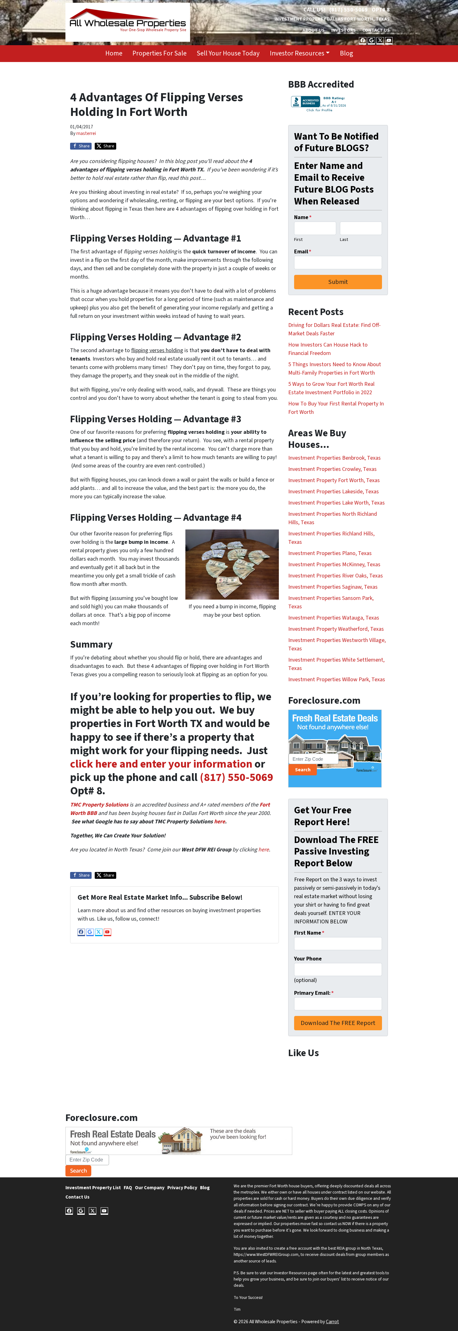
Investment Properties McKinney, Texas (334, 564)
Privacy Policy (182, 1187)
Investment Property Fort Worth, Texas (334, 480)
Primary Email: (314, 993)
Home (113, 53)
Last (344, 239)
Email (302, 252)
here (219, 822)
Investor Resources (297, 53)
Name (303, 217)
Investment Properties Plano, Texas (330, 553)
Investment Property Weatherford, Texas (336, 629)
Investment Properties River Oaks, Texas (335, 576)
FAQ (128, 1187)
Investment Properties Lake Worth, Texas (336, 503)
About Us (314, 30)
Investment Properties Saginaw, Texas (333, 587)
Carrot (332, 1321)
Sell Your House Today (228, 53)
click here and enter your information (161, 764)
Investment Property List (93, 1187)
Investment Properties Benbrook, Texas (334, 458)
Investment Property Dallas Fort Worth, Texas (332, 19)
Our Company (150, 1187)
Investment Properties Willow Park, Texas (336, 679)
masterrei (86, 133)
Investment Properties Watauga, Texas (333, 618)
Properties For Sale (159, 53)
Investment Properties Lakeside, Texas (333, 492)
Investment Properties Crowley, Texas (332, 469)
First (298, 239)
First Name (309, 933)
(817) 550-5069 (348, 10)
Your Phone (308, 959)
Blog (346, 53)
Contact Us (376, 30)
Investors (343, 30)
